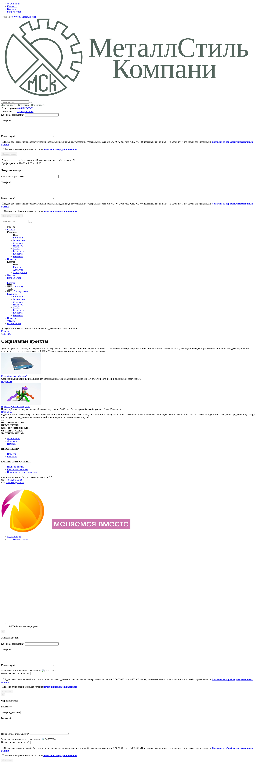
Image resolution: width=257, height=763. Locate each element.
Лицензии (18, 243)
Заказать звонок (28, 16)
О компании (13, 3)
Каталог (17, 267)
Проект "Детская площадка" (15, 406)
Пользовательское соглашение (22, 472)
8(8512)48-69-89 (25, 108)
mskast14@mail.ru (15, 482)
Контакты (12, 6)
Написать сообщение (11, 216)
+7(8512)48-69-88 (13, 480)
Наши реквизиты (16, 466)
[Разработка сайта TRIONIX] (66, 531)
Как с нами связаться (17, 469)
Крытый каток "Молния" (14, 376)
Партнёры (18, 245)
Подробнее (6, 381)
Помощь (11, 443)
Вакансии (12, 9)
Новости (11, 259)
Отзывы (11, 275)
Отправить (7, 691)
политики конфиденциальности (60, 149)
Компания (18, 237)
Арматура (18, 270)
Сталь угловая (20, 272)
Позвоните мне (9, 154)
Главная (11, 229)
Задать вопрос (14, 536)
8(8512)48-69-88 (25, 111)
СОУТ (16, 248)
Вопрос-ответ (14, 11)
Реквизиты (18, 251)
